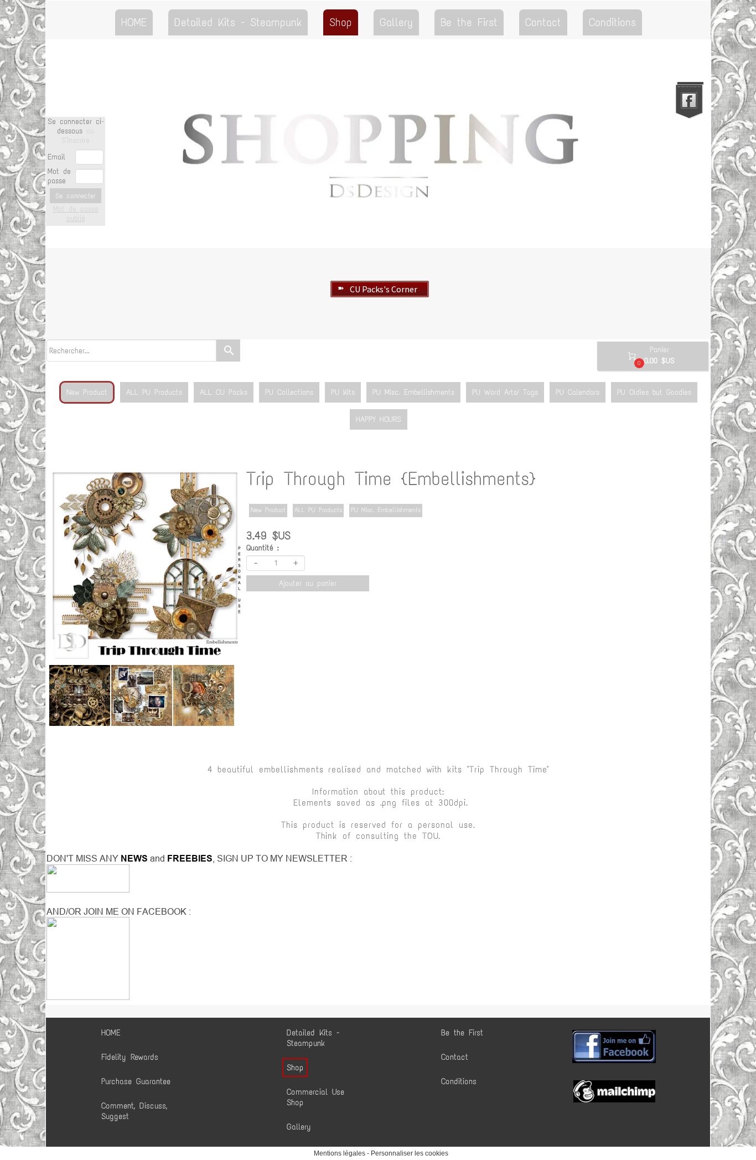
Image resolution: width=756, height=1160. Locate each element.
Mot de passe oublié (76, 213)
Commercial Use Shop (315, 1097)
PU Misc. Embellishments (413, 392)
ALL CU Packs (223, 392)
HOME (134, 22)
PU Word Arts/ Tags (505, 392)
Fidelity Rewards (129, 1057)
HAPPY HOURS (378, 419)
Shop (340, 22)
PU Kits (343, 392)
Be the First (469, 22)
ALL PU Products (154, 392)
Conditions (612, 22)
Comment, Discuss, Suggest (134, 1111)
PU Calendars (577, 392)
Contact (543, 22)
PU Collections (289, 392)
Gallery (396, 22)
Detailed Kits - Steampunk (238, 22)
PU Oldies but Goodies (654, 392)
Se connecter (75, 195)
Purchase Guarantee (135, 1081)
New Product (86, 392)
